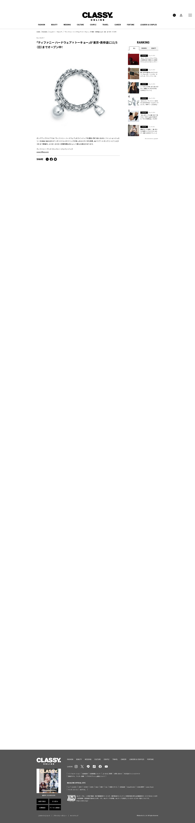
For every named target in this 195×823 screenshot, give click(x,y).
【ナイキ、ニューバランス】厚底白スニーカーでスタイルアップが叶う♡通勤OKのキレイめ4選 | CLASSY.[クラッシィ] (99, 396)
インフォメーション (74, 774)
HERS (91, 787)
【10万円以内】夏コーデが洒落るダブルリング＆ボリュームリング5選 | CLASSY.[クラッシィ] (99, 452)
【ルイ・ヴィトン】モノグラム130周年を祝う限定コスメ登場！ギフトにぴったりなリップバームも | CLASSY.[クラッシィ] (56, 567)
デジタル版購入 (104, 697)
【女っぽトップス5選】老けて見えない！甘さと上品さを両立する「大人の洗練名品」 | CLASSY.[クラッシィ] (149, 117)
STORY (86, 787)
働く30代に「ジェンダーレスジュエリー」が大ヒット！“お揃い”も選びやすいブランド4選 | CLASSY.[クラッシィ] (99, 227)
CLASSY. (74, 787)
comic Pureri (150, 787)
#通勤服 (142, 655)
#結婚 (142, 658)
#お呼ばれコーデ (152, 655)
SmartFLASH (131, 787)
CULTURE (80, 25)
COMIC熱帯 (140, 787)
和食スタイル (113, 787)
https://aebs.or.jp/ (82, 801)
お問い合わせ (118, 774)
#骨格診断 (154, 662)
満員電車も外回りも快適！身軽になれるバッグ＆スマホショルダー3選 (56, 226)
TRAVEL (105, 25)
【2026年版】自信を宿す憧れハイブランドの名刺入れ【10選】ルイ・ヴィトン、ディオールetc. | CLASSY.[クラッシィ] (57, 396)
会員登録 (85, 774)
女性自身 (122, 787)
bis (106, 787)
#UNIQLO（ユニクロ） (135, 662)
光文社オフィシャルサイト (132, 774)
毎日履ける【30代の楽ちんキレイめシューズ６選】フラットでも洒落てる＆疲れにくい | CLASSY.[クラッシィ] (56, 339)
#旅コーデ (135, 658)
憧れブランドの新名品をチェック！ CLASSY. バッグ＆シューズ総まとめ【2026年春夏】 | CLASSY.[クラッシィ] (99, 339)
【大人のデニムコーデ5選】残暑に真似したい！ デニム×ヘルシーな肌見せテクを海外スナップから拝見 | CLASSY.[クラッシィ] (56, 509)
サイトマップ (74, 816)
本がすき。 (83, 790)
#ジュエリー (133, 655)
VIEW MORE (143, 735)
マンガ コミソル (73, 790)
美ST (101, 787)
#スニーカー (150, 658)
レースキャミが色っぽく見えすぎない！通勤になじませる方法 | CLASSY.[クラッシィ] (149, 88)
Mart (97, 787)
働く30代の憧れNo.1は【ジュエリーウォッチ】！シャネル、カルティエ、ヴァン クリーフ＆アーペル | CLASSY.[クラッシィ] (149, 74)
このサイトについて (44, 816)
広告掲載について (95, 774)
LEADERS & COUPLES (148, 25)
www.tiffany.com (43, 152)
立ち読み (104, 682)
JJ (68, 787)
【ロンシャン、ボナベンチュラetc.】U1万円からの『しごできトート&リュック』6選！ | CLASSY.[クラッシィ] (99, 284)
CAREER (118, 25)
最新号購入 (104, 675)
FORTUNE (130, 25)
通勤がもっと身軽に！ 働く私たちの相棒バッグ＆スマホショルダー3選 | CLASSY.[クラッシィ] (149, 131)
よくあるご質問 (107, 774)
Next (156, 629)
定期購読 (104, 689)
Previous (151, 629)
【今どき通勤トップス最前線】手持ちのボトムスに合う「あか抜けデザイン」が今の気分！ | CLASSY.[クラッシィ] (99, 567)
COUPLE (93, 25)
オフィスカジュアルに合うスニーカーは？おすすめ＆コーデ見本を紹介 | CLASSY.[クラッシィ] (56, 284)
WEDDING (67, 25)
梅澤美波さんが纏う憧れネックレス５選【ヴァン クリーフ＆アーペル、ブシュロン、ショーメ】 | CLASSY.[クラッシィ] (99, 509)
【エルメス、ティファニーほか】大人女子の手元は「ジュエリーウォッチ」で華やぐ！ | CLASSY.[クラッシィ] (149, 102)
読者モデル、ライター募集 (76, 776)
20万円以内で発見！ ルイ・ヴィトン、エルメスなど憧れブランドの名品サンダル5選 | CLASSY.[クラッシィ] (57, 452)
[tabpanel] (97, 610)
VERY (80, 787)
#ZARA (147, 662)
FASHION (41, 25)
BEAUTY (54, 25)
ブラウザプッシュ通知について (95, 776)
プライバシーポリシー (60, 816)
